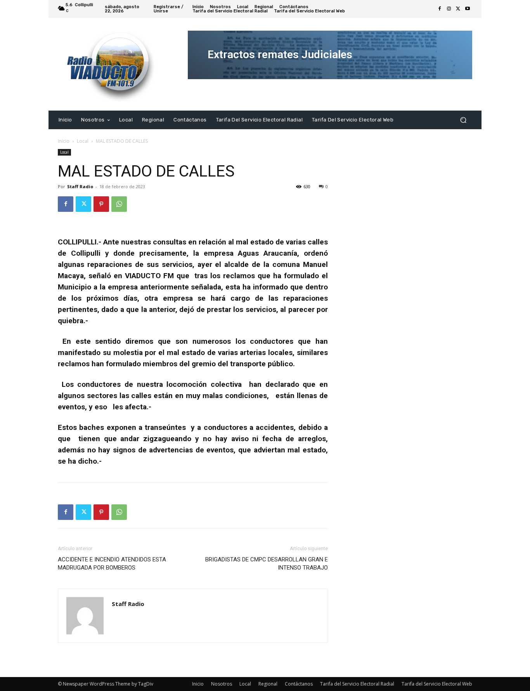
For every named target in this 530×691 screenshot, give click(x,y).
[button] (463, 120)
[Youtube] (467, 9)
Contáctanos (299, 684)
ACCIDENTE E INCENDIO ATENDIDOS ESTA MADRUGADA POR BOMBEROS (112, 563)
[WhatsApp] (119, 204)
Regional (267, 684)
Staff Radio (80, 186)
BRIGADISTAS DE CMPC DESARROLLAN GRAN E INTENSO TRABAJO (266, 563)
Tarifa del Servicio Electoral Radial (357, 684)
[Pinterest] (101, 204)
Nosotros (221, 684)
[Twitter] (458, 9)
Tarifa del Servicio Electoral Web (437, 684)
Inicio (63, 141)
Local (82, 141)
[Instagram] (449, 9)
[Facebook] (439, 9)
